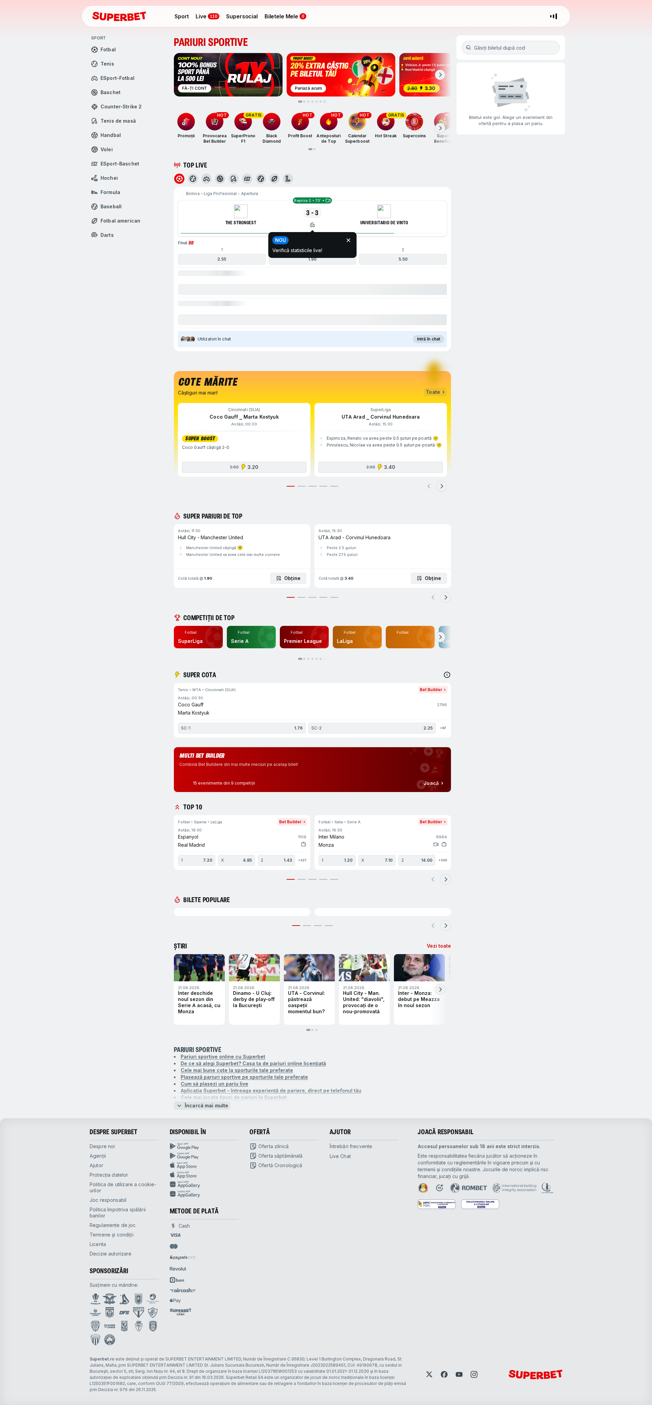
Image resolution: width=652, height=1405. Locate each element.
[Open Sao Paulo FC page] (138, 1312)
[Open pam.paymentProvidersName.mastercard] (174, 1246)
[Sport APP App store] (204, 1165)
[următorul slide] (440, 74)
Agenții (98, 1156)
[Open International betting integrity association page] (514, 1187)
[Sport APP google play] (204, 1146)
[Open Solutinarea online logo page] (480, 1204)
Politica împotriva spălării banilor (118, 1212)
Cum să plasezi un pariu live (214, 1084)
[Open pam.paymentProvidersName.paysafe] (182, 1257)
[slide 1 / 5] (290, 486)
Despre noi (102, 1146)
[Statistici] (312, 225)
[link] (198, 637)
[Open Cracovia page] (139, 1299)
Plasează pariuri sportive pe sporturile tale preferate (244, 1077)
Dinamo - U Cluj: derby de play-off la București (254, 999)
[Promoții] (186, 121)
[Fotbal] (179, 178)
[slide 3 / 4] (317, 925)
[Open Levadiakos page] (95, 1339)
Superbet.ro (102, 1359)
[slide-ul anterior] (429, 486)
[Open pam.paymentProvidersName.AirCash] (183, 1290)
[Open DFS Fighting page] (124, 1312)
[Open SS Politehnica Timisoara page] (138, 1326)
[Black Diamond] (271, 121)
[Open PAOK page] (153, 1326)
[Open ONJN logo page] (423, 1187)
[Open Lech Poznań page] (124, 1326)
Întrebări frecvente (351, 1146)
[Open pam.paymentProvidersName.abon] (177, 1280)
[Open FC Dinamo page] (124, 1299)
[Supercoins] (414, 121)
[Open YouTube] (459, 1374)
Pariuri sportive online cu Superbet (223, 1056)
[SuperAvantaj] (240, 547)
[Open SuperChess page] (109, 1326)
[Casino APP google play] (204, 1156)
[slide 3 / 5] (312, 486)
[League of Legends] (288, 178)
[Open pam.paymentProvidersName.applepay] (175, 1300)
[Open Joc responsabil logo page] (547, 1187)
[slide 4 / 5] (323, 486)
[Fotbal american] (274, 178)
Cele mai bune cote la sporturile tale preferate (237, 1070)
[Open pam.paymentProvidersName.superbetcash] (180, 1312)
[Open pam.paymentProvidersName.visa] (175, 1235)
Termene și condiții (111, 1234)
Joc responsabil (108, 1200)
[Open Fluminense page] (153, 1312)
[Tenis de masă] (233, 178)
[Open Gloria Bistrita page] (95, 1326)
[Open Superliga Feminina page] (95, 1312)
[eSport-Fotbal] (206, 178)
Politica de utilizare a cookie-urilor (123, 1187)
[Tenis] (192, 178)
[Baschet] (220, 178)
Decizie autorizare (111, 1254)
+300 (442, 860)
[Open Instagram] (474, 1374)
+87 (443, 728)
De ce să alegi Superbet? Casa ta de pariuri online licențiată (253, 1063)
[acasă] (119, 16)
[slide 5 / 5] (334, 486)
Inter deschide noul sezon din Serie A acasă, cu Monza (199, 1002)
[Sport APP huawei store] (204, 1184)
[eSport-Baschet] (247, 178)
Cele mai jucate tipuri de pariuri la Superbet (234, 1097)
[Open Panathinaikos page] (109, 1339)
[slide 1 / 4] (296, 925)
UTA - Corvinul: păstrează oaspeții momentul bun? (306, 1002)
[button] (312, 269)
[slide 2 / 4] (307, 925)
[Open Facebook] (444, 1374)
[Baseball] (260, 178)
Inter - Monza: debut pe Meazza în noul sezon (419, 999)
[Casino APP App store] (204, 1175)
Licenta (98, 1244)
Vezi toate (439, 946)
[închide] (348, 240)
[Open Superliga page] (96, 1299)
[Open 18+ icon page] (439, 1187)
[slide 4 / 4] (328, 925)
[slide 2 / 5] (301, 486)
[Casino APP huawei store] (204, 1194)
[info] (447, 675)
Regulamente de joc (113, 1225)
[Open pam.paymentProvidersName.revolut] (178, 1268)
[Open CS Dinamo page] (110, 1312)
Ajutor (96, 1165)
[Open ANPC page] (437, 1204)
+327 (302, 860)
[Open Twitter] (429, 1374)
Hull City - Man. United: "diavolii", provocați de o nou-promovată (363, 1002)
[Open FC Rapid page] (110, 1299)
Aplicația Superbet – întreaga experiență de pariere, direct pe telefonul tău (271, 1090)
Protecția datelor (109, 1175)
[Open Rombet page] (468, 1187)
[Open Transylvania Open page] (153, 1299)
